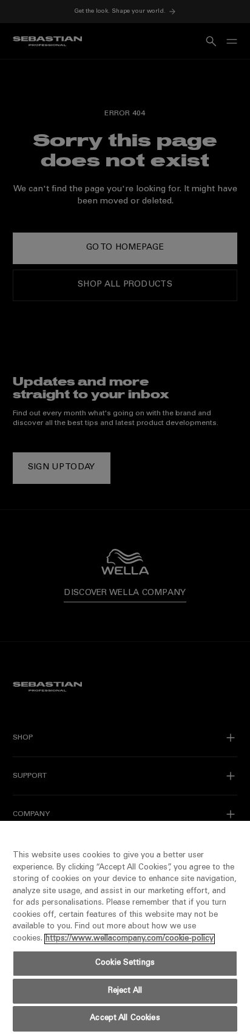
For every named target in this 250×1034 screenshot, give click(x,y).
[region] (125, 927)
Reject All (125, 991)
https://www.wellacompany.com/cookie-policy (130, 939)
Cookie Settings (125, 963)
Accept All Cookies (125, 1018)
